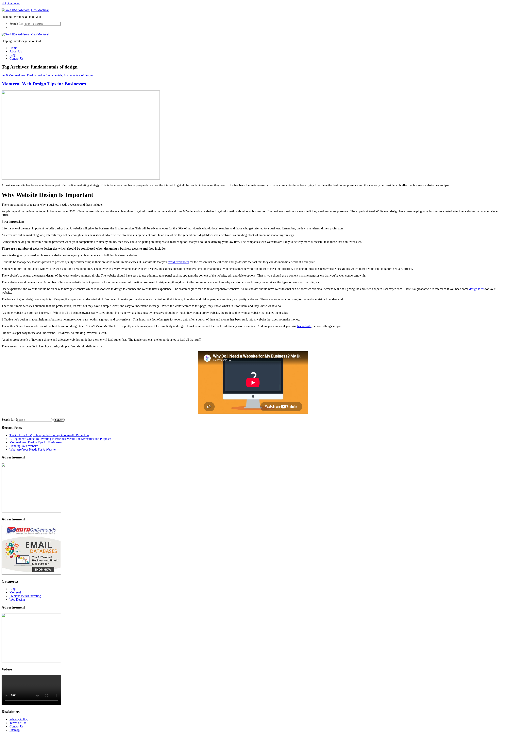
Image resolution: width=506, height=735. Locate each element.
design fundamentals (49, 75)
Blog (12, 55)
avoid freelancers (178, 262)
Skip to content (11, 3)
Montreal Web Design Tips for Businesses (44, 83)
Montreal (14, 75)
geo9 (5, 75)
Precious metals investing (25, 596)
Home (13, 47)
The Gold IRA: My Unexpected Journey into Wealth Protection (49, 435)
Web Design (28, 75)
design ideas (476, 289)
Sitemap (14, 730)
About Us (15, 51)
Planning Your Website (23, 446)
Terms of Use (17, 723)
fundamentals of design (78, 75)
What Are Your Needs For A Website (32, 449)
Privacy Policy (18, 719)
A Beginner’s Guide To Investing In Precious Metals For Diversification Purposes (60, 438)
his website (304, 326)
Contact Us (16, 58)
